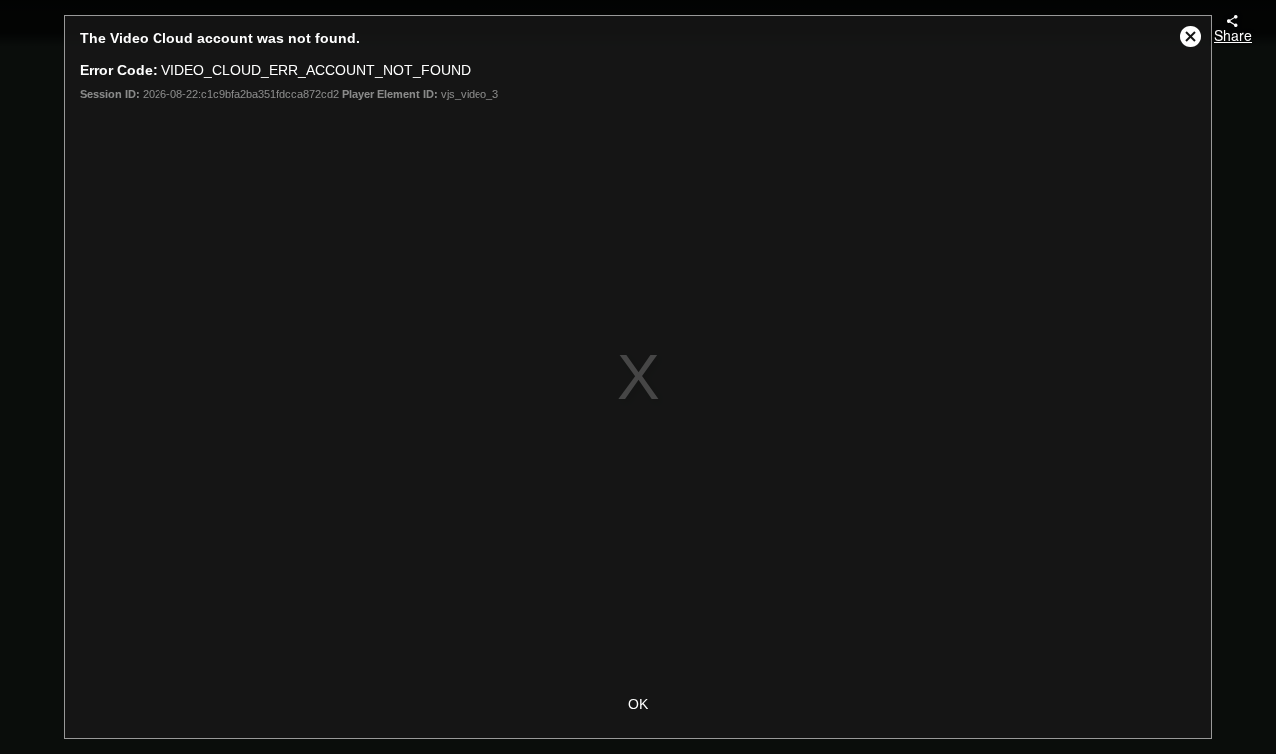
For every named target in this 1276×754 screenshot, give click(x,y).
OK (638, 704)
